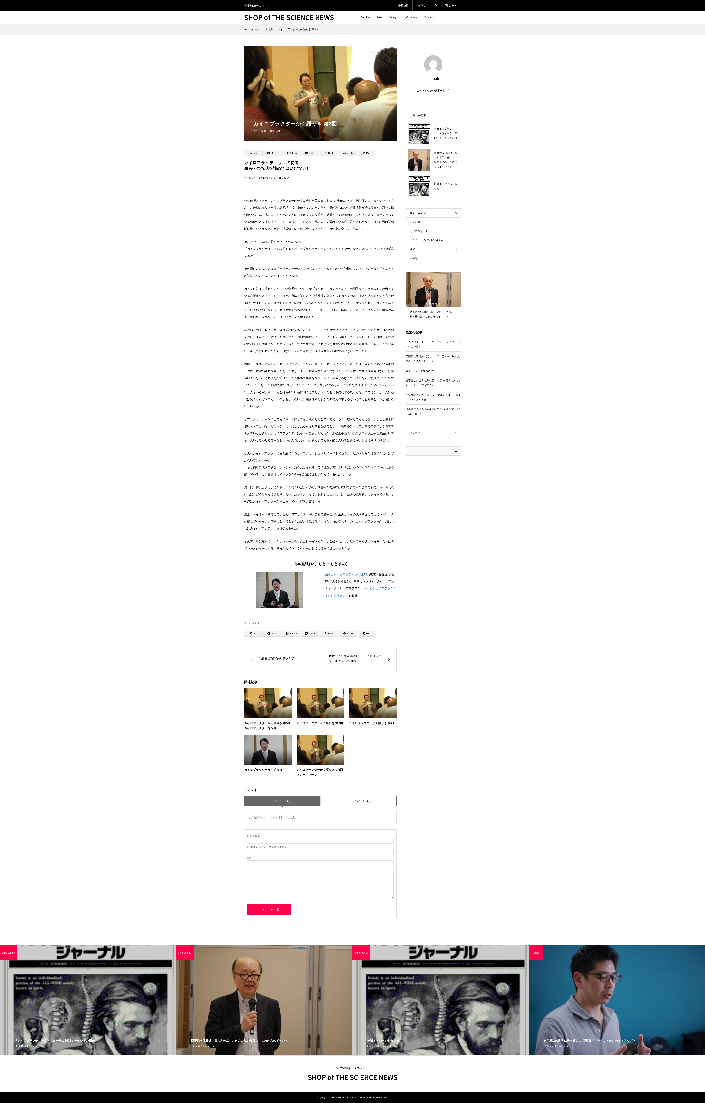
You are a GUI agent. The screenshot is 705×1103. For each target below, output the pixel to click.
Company (411, 17)
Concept (429, 17)
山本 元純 (274, 130)
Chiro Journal (418, 213)
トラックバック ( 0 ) (358, 801)
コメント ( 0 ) (282, 801)
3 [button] (433, 304)
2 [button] (430, 304)
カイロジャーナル (420, 231)
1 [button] (427, 304)
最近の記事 (419, 115)
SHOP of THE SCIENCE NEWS (289, 17)
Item (379, 17)
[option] (433, 296)
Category (394, 17)
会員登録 (403, 5)
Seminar (366, 17)
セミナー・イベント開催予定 (426, 240)
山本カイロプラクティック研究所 (347, 574)
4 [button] (436, 304)
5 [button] (439, 304)
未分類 (414, 258)
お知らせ (415, 222)
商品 (412, 249)
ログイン (421, 5)
